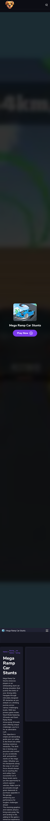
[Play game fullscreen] (47, 631)
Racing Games (11, 652)
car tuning (18, 652)
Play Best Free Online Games (9, 5)
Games (5, 652)
